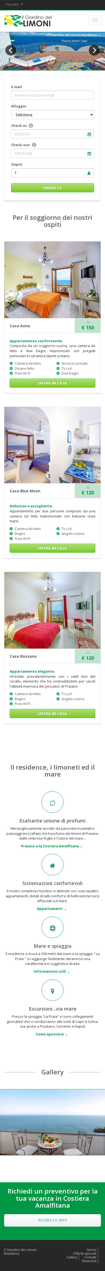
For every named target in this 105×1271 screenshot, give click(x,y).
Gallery (71, 1257)
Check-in (19, 125)
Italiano (12, 4)
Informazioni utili (50, 971)
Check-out (20, 144)
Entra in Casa (52, 382)
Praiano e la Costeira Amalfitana (50, 846)
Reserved (89, 1261)
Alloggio (18, 106)
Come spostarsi (50, 1034)
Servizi (91, 1249)
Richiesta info (52, 1220)
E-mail (16, 86)
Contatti (90, 1257)
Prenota (52, 187)
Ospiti (16, 164)
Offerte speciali (84, 1253)
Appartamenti (50, 908)
